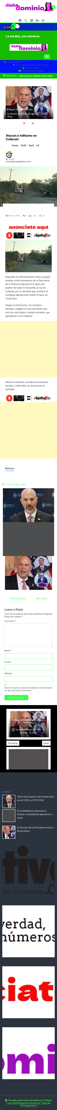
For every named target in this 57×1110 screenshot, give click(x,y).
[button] (47, 56)
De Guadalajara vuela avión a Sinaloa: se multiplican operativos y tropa (34, 814)
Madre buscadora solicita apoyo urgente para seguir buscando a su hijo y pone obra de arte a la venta (28, 720)
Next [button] (46, 743)
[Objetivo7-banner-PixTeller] (28, 398)
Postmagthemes (28, 1105)
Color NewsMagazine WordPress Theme (27, 1103)
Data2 (11, 159)
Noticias (9, 468)
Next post (41, 598)
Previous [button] (13, 743)
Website (8, 673)
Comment (10, 621)
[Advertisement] (28, 349)
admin (21, 729)
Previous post (18, 598)
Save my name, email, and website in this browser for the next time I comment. (28, 689)
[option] (28, 102)
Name (8, 650)
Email (7, 662)
